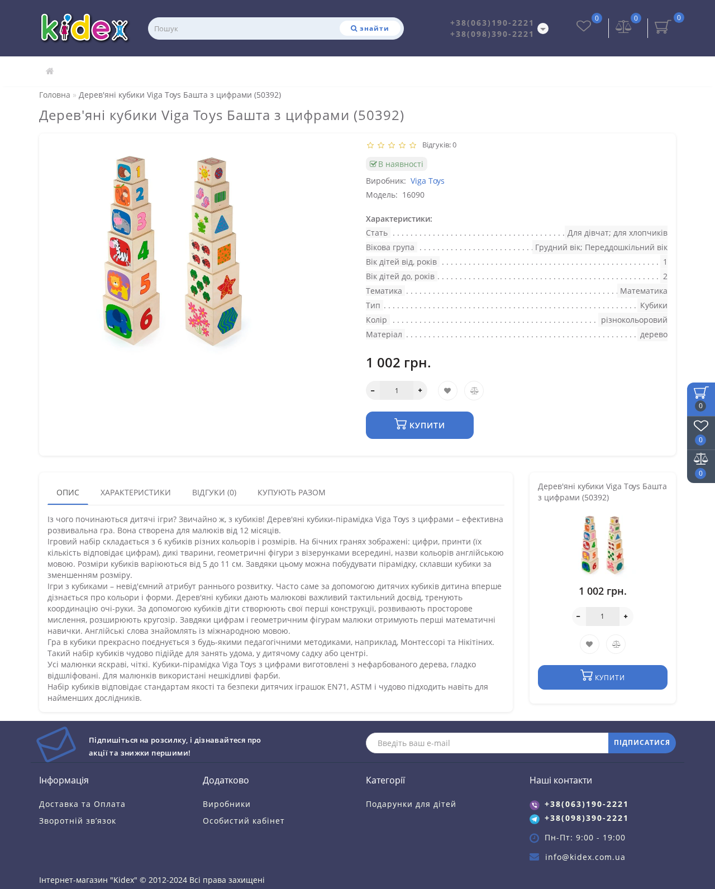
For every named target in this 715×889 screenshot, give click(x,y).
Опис (67, 492)
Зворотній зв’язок (77, 820)
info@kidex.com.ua (585, 857)
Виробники (227, 804)
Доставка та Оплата (82, 804)
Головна (54, 94)
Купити (426, 425)
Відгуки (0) (214, 492)
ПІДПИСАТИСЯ (642, 742)
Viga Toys (428, 180)
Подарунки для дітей (411, 804)
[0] (624, 27)
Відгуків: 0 (437, 145)
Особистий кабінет (244, 820)
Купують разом (292, 492)
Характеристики (136, 492)
